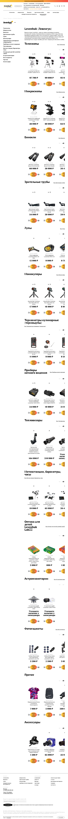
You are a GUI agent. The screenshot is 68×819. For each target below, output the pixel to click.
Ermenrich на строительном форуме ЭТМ (34, 1)
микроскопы (21, 12)
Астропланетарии (8, 55)
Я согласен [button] (61, 817)
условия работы (45, 7)
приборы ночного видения (25, 783)
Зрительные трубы (9, 34)
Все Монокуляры (60, 274)
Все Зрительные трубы (59, 182)
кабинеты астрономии (29, 7)
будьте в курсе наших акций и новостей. (14, 799)
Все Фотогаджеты (60, 629)
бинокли (29, 12)
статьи (52, 779)
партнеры (37, 783)
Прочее (5, 59)
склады (36, 785)
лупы (48, 12)
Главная (5, 18)
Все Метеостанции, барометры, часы (33, 478)
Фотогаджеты (7, 57)
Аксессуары (7, 61)
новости (38, 7)
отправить (8, 805)
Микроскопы (7, 30)
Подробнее (9, 817)
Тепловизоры (7, 46)
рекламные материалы (56, 781)
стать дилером (39, 3)
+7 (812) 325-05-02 (8, 793)
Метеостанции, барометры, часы (11, 49)
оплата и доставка (55, 777)
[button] (55, 6)
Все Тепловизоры (60, 421)
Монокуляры (7, 38)
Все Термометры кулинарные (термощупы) (35, 326)
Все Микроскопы (60, 92)
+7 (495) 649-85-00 (8, 790)
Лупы (5, 36)
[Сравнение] (59, 6)
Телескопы (6, 28)
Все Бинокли (62, 138)
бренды (42, 5)
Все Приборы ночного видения (57, 372)
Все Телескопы (61, 44)
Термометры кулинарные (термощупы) (11, 41)
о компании (31, 3)
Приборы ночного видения (11, 44)
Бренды (10, 18)
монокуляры (56, 12)
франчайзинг (47, 3)
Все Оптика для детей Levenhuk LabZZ (55, 526)
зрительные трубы (39, 12)
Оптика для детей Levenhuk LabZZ (11, 52)
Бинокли (5, 32)
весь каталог (43, 14)
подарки (53, 783)
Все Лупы (62, 228)
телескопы (12, 12)
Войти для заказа (33, 84)
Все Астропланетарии (59, 579)
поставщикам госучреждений (31, 5)
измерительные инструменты (29, 14)
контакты (26, 8)
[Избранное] (57, 6)
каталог (26, 3)
